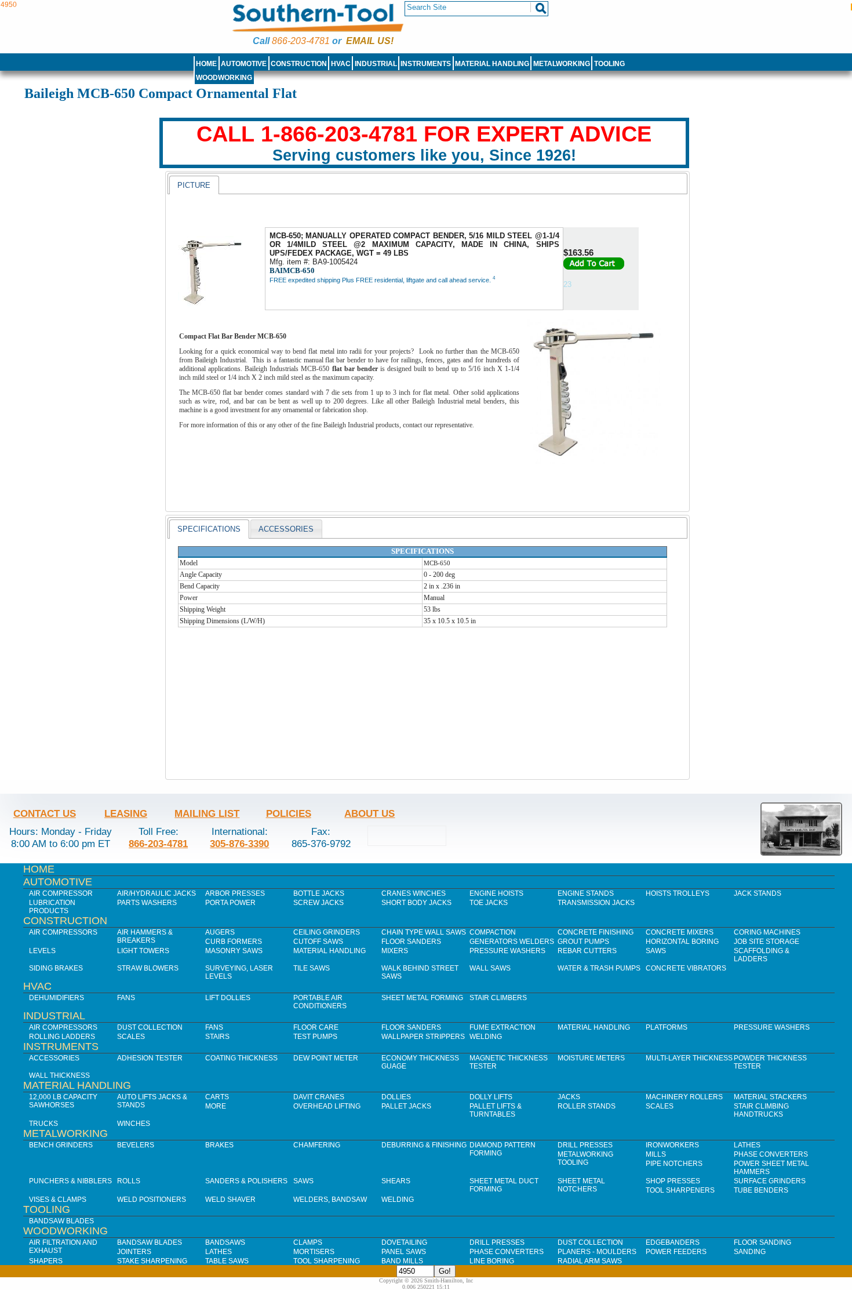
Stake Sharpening (152, 1261)
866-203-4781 (301, 41)
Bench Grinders (61, 1145)
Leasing (125, 813)
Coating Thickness (241, 1058)
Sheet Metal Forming (422, 998)
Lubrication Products (52, 907)
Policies (288, 813)
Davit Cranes (318, 1097)
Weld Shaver (230, 1199)
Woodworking (224, 78)
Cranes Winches (413, 893)
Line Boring (491, 1261)
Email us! (370, 41)
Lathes (747, 1145)
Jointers (134, 1252)
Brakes (219, 1145)
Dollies (396, 1097)
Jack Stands (757, 893)
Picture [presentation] (193, 185)
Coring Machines (767, 932)
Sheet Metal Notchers (581, 1185)
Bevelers (135, 1145)
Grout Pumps (583, 941)
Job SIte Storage (766, 941)
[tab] (194, 185)
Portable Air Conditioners (320, 1002)
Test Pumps (315, 1037)
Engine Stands (586, 893)
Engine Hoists (496, 893)
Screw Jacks (318, 903)
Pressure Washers (507, 951)
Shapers (46, 1261)
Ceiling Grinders (326, 932)
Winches (133, 1124)
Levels (42, 951)
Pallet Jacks (406, 1106)
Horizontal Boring (682, 941)
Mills (656, 1154)
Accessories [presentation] (286, 529)
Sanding (750, 1252)
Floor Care (315, 1027)
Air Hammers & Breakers (145, 936)
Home (206, 64)
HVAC (341, 64)
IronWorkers (672, 1145)
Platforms (666, 1027)
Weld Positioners (151, 1199)
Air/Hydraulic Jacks (156, 893)
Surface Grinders (770, 1181)
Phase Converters (771, 1154)
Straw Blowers (148, 968)
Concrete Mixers (679, 932)
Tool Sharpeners (680, 1190)
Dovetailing (404, 1242)
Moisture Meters (591, 1058)
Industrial (376, 64)
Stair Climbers (498, 998)
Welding (485, 1037)
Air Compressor (61, 893)
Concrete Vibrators (686, 968)
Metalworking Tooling (585, 1158)
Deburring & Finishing (424, 1145)
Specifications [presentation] (209, 529)
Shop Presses (673, 1181)
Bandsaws (225, 1242)
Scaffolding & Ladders (761, 955)
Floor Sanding (762, 1242)
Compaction (492, 932)
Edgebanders (673, 1242)
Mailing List (206, 813)
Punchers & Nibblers (70, 1181)
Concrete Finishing (595, 932)
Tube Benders (761, 1190)
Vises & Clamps (57, 1199)
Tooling (609, 64)
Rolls (128, 1181)
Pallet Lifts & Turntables (495, 1110)
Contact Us (44, 813)
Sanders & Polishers (246, 1181)
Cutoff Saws (318, 941)
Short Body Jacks (416, 903)
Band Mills (402, 1261)
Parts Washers (147, 903)
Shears (395, 1181)
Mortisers (313, 1252)
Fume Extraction (502, 1027)
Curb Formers (233, 941)
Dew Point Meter (325, 1058)
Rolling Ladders (62, 1037)
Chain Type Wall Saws (423, 932)
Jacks (569, 1097)
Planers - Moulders (597, 1252)
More (215, 1106)
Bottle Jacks (318, 893)
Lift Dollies (227, 998)
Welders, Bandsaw (330, 1199)
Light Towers (143, 951)
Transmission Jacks (596, 903)
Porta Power (230, 903)
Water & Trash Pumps (599, 968)
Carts (217, 1097)
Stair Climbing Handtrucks (761, 1110)
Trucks (43, 1124)
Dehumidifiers (56, 998)
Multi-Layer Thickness (689, 1058)
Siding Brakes (56, 968)
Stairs (217, 1037)
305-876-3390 (239, 843)
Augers (220, 932)
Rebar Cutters (587, 951)
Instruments (425, 64)
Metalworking (561, 64)
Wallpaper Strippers (423, 1037)
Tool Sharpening (326, 1261)
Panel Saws (403, 1252)
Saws (656, 951)
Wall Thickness (59, 1075)
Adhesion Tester (150, 1058)
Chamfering (316, 1145)
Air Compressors (63, 932)
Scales (131, 1037)
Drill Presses (585, 1145)
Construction (299, 64)
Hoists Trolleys (677, 893)
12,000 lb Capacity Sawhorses (63, 1101)
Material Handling (492, 64)
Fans (126, 998)
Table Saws (227, 1261)
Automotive (244, 64)
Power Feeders (676, 1252)
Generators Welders (511, 941)
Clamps (307, 1242)
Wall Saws (490, 968)
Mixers (394, 951)
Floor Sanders (411, 941)
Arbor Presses (235, 893)
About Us (369, 813)
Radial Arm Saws (590, 1261)
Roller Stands (587, 1106)
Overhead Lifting (327, 1106)
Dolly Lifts (490, 1097)
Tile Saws (311, 968)
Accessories (54, 1058)
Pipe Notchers (674, 1164)
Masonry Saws (234, 951)
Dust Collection (150, 1027)
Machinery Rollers (684, 1097)
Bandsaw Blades (61, 1221)
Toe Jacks (488, 903)
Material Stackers (770, 1097)
